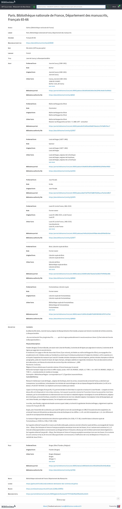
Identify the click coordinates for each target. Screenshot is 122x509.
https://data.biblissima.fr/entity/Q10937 (62, 130)
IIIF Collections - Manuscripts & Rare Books (16, 7)
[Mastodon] (97, 2)
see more (52, 86)
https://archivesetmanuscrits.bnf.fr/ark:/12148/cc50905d (44, 489)
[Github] (103, 2)
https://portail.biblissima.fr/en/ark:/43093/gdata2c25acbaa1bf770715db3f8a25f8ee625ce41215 (57, 494)
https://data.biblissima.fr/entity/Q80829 (62, 318)
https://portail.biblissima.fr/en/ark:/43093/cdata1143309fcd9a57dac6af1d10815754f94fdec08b (79, 274)
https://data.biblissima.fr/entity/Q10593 (62, 171)
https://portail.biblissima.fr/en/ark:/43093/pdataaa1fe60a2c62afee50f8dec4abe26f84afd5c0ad (79, 233)
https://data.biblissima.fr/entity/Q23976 (62, 197)
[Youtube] (100, 2)
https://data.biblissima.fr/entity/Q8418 (62, 95)
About (114, 7)
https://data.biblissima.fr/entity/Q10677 (62, 238)
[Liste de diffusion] (88, 2)
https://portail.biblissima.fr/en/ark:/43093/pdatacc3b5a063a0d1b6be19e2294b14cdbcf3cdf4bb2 (80, 90)
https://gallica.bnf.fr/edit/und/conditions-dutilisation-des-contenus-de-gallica (52, 484)
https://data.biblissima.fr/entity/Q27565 (62, 470)
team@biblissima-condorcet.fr (71, 506)
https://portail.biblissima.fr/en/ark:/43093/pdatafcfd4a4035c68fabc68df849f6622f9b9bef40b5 (79, 166)
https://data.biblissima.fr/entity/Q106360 (39, 43)
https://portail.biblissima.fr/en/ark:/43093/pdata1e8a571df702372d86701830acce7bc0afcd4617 (80, 193)
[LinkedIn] (91, 2)
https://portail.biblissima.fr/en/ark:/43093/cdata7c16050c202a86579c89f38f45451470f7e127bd (79, 314)
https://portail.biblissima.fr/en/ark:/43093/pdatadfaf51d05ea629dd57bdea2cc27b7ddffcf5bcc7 (79, 126)
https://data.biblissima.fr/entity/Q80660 (62, 278)
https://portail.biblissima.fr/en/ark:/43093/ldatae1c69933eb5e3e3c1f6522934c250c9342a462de (80, 466)
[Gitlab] (106, 2)
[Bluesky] (94, 2)
